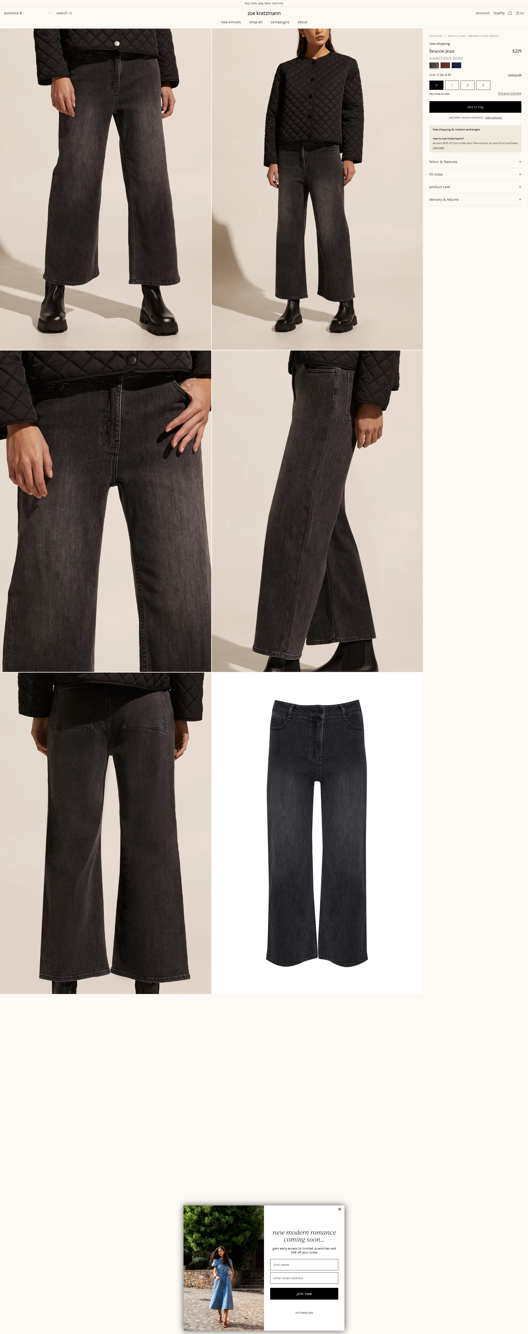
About (302, 22)
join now (304, 1294)
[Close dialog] (339, 1209)
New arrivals (231, 22)
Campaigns (280, 22)
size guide (514, 75)
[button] (475, 117)
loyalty (499, 13)
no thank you (304, 1312)
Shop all (255, 22)
